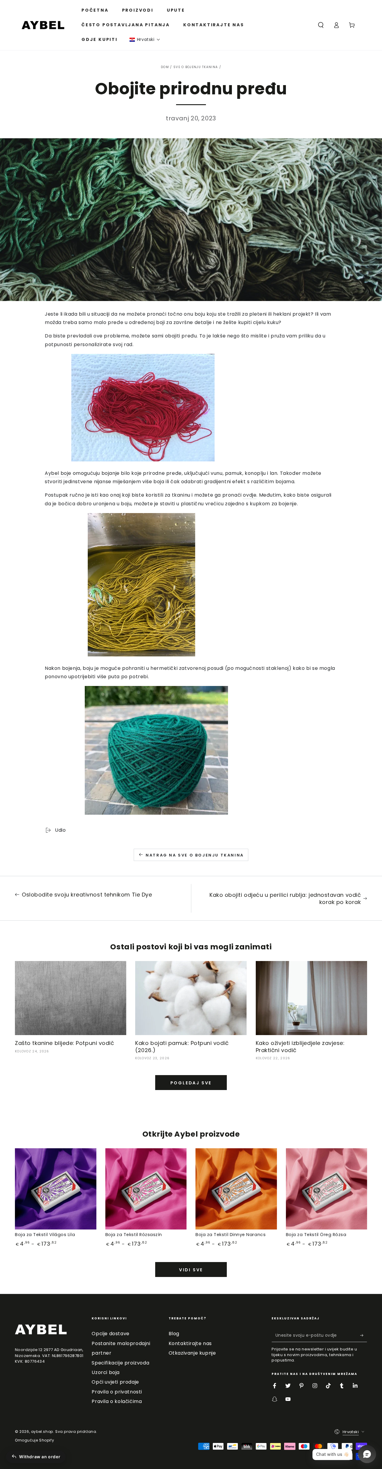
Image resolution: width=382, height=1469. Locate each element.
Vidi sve (191, 1270)
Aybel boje (58, 473)
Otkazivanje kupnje (192, 1353)
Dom (165, 67)
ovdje (249, 495)
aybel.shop (42, 1431)
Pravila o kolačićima (117, 1401)
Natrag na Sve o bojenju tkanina (195, 855)
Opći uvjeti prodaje (115, 1382)
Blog (174, 1333)
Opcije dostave (110, 1333)
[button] (145, 39)
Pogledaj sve (191, 1083)
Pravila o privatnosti (117, 1391)
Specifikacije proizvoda (120, 1362)
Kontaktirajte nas (190, 1343)
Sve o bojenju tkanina (195, 67)
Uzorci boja (106, 1372)
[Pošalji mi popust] (363, 1335)
